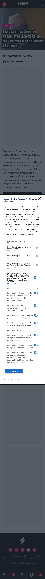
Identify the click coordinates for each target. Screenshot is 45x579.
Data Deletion (9, 380)
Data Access (22, 380)
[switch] (36, 248)
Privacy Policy (36, 380)
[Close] (40, 199)
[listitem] (22, 242)
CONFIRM (13, 371)
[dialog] (22, 289)
